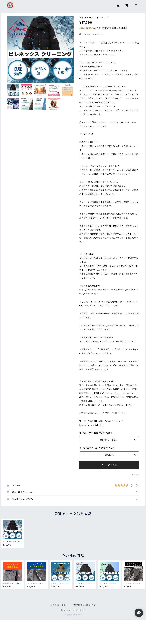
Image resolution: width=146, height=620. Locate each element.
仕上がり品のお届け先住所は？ (96, 432)
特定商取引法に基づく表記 (84, 605)
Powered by (70, 615)
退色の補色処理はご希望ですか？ (97, 448)
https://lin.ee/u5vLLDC (91, 425)
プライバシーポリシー (60, 605)
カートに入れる (109, 465)
